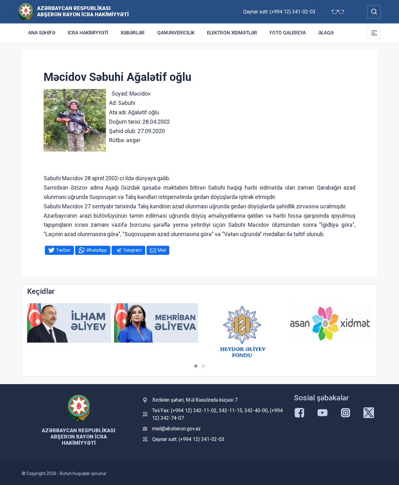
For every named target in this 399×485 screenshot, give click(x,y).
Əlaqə (326, 33)
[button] (196, 366)
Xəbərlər (133, 33)
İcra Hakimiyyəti (88, 33)
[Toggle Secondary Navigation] (374, 33)
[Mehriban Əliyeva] (156, 323)
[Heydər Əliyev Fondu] (243, 331)
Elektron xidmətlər (232, 33)
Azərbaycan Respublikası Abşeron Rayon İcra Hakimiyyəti (83, 11)
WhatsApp (96, 250)
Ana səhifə (41, 33)
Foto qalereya (288, 33)
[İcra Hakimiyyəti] (25, 11)
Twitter (63, 250)
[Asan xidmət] (330, 323)
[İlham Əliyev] (69, 323)
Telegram (132, 250)
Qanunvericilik (176, 33)
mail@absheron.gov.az (176, 429)
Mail (162, 250)
